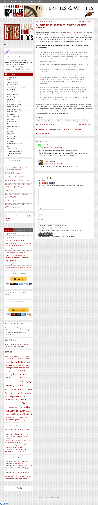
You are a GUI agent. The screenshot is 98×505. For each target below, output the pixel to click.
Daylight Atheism (12, 94)
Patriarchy (9, 385)
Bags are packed (11, 234)
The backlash (25, 407)
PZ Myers (19, 173)
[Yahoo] (50, 183)
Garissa (16, 371)
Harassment (16, 378)
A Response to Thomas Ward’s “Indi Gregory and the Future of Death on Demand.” (16, 436)
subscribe (81, 230)
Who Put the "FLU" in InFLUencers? (16, 168)
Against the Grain (12, 82)
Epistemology (25, 365)
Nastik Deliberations (13, 126)
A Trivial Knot (11, 77)
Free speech (9, 371)
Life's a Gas (10, 119)
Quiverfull (16, 386)
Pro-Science (11, 139)
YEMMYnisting (11, 156)
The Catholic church (15, 410)
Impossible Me (12, 112)
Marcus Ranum (17, 169)
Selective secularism (84, 21)
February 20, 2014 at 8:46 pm (53, 163)
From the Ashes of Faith (14, 104)
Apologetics (18, 356)
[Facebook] (40, 183)
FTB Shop (31, 2)
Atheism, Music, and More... (16, 87)
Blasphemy (12, 358)
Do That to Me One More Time (15, 176)
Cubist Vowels (11, 92)
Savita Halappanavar (10, 404)
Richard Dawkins (12, 399)
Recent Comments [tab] (19, 230)
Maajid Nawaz (16, 382)
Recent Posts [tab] (8, 230)
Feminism (25, 368)
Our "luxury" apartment (12, 200)
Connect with (42, 180)
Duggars (8, 365)
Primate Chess (11, 136)
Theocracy (18, 414)
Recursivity (10, 141)
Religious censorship (14, 393)
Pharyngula (11, 134)
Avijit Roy (24, 356)
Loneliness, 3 (9, 190)
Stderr (9, 146)
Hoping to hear (10, 237)
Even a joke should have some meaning (18, 267)
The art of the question (19, 479)
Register (8, 218)
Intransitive (11, 114)
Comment (41, 188)
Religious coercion (16, 396)
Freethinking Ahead (13, 102)
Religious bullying (23, 389)
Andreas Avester (12, 84)
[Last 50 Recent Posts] (10, 165)
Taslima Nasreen (12, 148)
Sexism (26, 403)
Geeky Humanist (12, 107)
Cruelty (28, 362)
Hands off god (10, 249)
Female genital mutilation (13, 368)
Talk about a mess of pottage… (46, 21)
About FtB (6, 2)
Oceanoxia (10, 129)
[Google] (46, 183)
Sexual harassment (9, 407)
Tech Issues (23, 2)
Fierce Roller (11, 99)
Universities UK (10, 417)
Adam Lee (21, 207)
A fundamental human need (15, 240)
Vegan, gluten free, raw (13, 261)
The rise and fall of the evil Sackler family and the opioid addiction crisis (17, 185)
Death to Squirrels (13, 97)
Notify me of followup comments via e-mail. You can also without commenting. (61, 231)
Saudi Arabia (25, 399)
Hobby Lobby (24, 378)
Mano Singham (12, 121)
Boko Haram (20, 359)
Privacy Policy (15, 2)
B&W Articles (12, 425)
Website (41, 220)
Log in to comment (43, 134)
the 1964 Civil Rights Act (74, 33)
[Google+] (43, 183)
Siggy (19, 201)
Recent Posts (38, 2)
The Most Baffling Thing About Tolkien (17, 180)
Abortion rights (10, 356)
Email (40, 214)
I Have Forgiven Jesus (14, 109)
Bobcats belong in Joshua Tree (15, 252)
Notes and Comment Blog (73, 129)
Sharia (16, 407)
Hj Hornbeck (24, 192)
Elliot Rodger (16, 365)
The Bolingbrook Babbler (15, 151)
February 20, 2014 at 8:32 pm (53, 147)
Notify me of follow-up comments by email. (54, 225)
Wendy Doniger (21, 420)
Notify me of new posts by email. (50, 228)
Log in (7, 221)
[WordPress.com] (53, 183)
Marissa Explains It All (14, 124)
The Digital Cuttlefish (14, 153)
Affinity (9, 80)
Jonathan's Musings (13, 116)
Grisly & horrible (10, 172)
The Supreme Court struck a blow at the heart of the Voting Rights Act (18, 468)
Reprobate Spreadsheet (14, 143)
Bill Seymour (11, 89)
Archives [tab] (28, 230)
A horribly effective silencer (14, 264)
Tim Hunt (27, 414)
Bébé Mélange (20, 177)
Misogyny (25, 381)
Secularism (19, 404)
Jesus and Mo (8, 382)
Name (40, 208)
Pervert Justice (11, 131)
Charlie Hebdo (18, 362)
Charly (16, 182)
